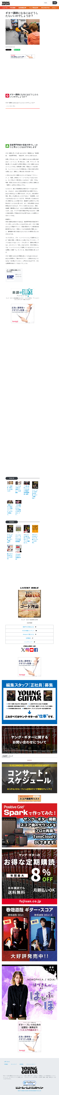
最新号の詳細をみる (28, 627)
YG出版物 (12, 7)
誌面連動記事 (22, 7)
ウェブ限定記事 (33, 7)
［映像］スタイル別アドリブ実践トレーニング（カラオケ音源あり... (9, 509)
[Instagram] (27, 649)
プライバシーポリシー (31, 1064)
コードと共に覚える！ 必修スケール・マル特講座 (18, 489)
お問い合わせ (7, 1061)
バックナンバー (28, 642)
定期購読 (28, 638)
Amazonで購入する (28, 634)
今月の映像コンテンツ (28, 630)
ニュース (4, 7)
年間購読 (6, 1064)
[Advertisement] (23, 76)
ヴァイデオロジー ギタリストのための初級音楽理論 (18, 538)
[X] (23, 649)
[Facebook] (36, 649)
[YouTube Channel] (31, 649)
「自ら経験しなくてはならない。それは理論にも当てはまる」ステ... (18, 509)
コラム (54, 7)
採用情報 (21, 1064)
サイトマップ (14, 1064)
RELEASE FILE (45, 7)
